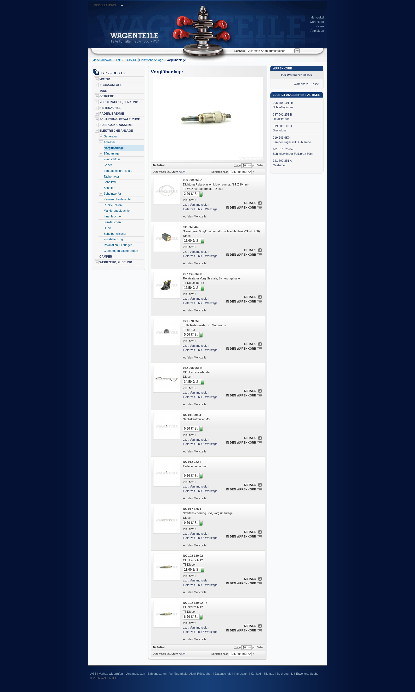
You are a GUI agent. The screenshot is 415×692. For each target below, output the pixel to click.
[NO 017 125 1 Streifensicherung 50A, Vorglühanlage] (166, 520)
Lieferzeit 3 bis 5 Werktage (200, 209)
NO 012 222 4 (192, 461)
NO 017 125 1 (192, 509)
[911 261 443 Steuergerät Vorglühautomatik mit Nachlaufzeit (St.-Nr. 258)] (166, 238)
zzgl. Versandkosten (196, 204)
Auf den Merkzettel (195, 216)
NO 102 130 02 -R (195, 603)
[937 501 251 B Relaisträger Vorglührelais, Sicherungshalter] (166, 285)
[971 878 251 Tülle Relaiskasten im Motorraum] (166, 332)
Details (250, 203)
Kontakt (256, 673)
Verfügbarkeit (178, 673)
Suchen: (239, 50)
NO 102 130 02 (193, 555)
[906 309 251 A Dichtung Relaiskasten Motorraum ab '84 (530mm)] (166, 191)
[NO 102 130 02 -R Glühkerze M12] (166, 614)
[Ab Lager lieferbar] (201, 193)
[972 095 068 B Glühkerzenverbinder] (166, 379)
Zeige (237, 165)
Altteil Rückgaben (200, 673)
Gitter (182, 171)
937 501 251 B (192, 274)
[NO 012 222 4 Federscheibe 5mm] (166, 473)
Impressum (241, 673)
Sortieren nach (219, 171)
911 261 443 (191, 227)
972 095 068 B (192, 368)
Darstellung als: (162, 171)
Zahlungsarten (157, 673)
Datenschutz (223, 673)
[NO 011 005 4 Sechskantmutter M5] (166, 426)
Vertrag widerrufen (111, 673)
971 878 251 (191, 321)
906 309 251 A (192, 180)
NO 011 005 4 (192, 415)
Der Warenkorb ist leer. (297, 75)
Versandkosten (135, 673)
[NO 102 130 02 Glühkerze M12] (166, 567)
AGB (93, 673)
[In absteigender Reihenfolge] (253, 171)
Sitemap (268, 673)
